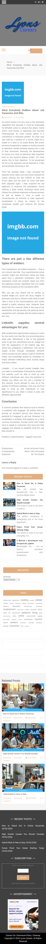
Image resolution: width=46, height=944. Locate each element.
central (11, 603)
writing (27, 626)
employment (9, 609)
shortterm (23, 623)
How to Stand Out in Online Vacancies (18, 714)
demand (6, 606)
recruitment (28, 619)
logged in (17, 468)
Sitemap (36, 935)
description (16, 606)
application (16, 600)
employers (39, 606)
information (6, 616)
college (24, 603)
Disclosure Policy (24, 935)
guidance (26, 612)
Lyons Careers (28, 883)
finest (5, 613)
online (21, 615)
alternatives (7, 600)
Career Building (8, 106)
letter (14, 616)
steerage (31, 623)
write (21, 626)
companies (30, 603)
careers (5, 603)
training (5, 626)
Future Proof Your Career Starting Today (23, 848)
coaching (17, 603)
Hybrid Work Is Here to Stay (28, 513)
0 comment (20, 117)
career (38, 599)
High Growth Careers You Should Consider (20, 754)
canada (32, 600)
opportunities (30, 616)
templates (39, 623)
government (16, 613)
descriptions (28, 606)
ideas (40, 613)
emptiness (20, 609)
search (5, 623)
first (9, 613)
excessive (33, 609)
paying (40, 616)
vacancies (36, 437)
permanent (6, 619)
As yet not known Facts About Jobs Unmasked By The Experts (34, 451)
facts (40, 609)
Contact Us (10, 935)
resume (38, 619)
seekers (14, 622)
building (24, 600)
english (27, 609)
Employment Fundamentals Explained (8, 451)
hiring (34, 612)
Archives (7, 577)
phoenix (14, 619)
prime (20, 619)
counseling (39, 603)
